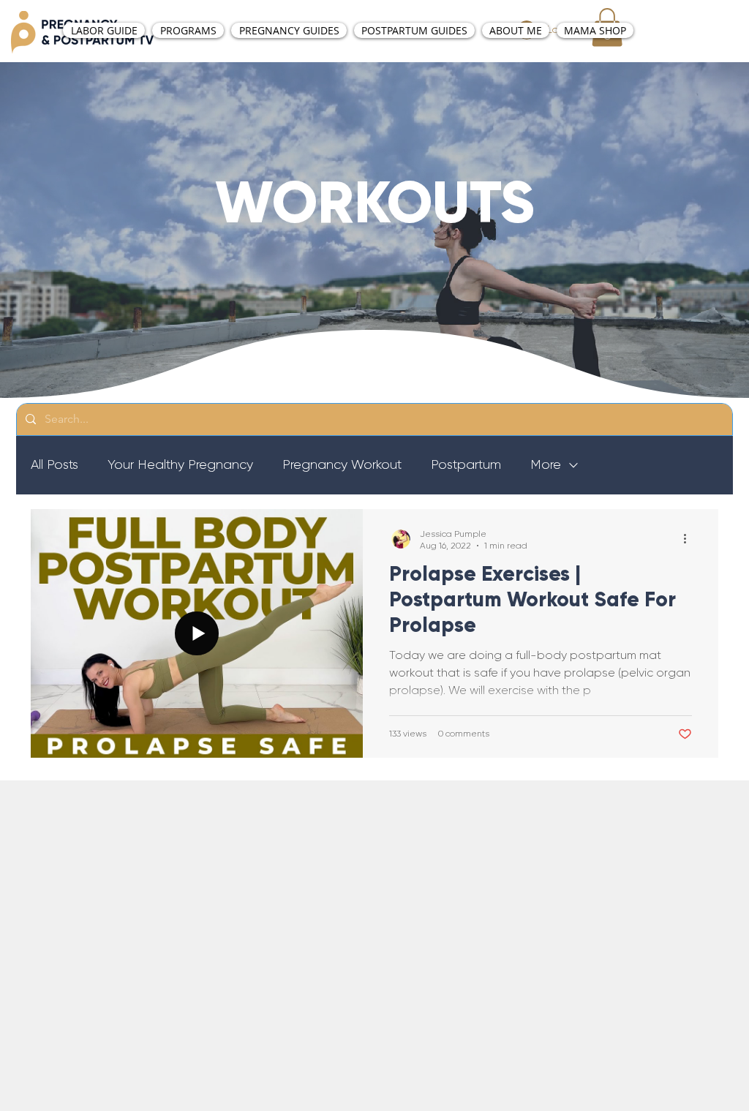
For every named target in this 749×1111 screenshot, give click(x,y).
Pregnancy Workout (342, 464)
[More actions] (690, 539)
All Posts (54, 464)
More (545, 464)
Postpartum (466, 464)
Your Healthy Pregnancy (180, 464)
